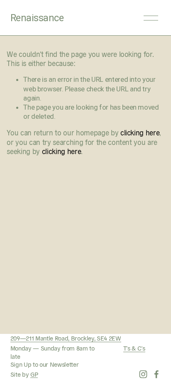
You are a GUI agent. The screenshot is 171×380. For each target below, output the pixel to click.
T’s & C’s (134, 348)
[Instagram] (143, 374)
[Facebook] (156, 374)
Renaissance (37, 18)
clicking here (140, 132)
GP (34, 374)
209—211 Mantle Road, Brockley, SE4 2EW (65, 338)
